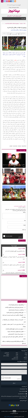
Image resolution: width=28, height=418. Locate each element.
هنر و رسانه (16, 357)
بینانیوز (14, 411)
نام (25, 220)
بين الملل (25, 357)
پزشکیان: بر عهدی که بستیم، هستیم (17, 310)
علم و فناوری (6, 353)
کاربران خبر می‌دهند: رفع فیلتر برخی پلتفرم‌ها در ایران (14, 321)
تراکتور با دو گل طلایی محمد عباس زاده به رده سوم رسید (14, 165)
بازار (26, 356)
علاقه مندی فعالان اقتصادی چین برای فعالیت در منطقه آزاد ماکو (14, 342)
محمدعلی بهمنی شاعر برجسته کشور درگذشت (15, 307)
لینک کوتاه (14, 34)
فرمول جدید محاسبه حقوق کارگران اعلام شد (16, 329)
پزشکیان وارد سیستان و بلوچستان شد (17, 305)
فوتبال (11, 146)
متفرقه (7, 354)
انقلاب (17, 354)
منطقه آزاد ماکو (6, 356)
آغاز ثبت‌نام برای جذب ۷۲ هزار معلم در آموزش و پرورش (14, 325)
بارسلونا (19, 146)
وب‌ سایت (24, 229)
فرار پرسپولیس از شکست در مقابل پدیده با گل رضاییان (14, 198)
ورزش (21, 23)
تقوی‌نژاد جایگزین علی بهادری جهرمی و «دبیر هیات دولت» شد (14, 316)
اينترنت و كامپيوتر (15, 359)
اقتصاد (25, 354)
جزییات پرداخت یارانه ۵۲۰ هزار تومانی (17, 334)
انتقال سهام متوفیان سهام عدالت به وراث (16, 331)
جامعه (17, 353)
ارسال (14, 383)
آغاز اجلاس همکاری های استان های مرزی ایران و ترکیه (14, 338)
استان (26, 353)
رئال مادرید (15, 146)
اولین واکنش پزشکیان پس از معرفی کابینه (16, 312)
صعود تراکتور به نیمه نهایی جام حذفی (17, 183)
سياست (25, 359)
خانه (24, 23)
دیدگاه (24, 212)
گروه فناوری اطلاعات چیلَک (9, 416)
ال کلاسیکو (24, 146)
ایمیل (24, 224)
